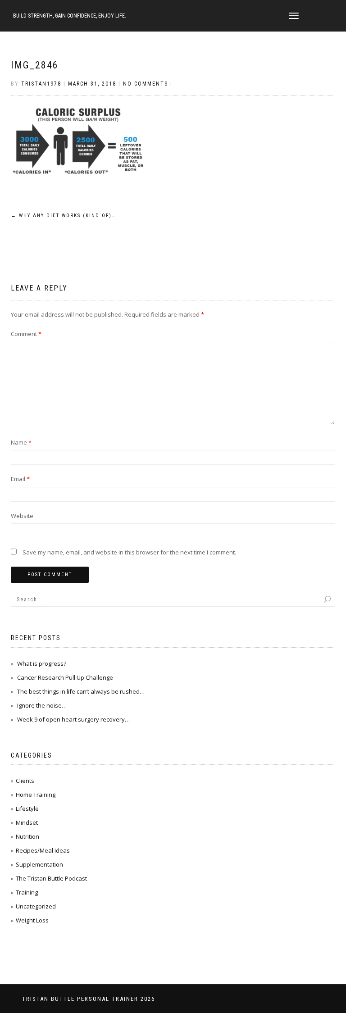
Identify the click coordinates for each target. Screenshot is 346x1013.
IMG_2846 (35, 65)
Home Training (35, 794)
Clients (25, 781)
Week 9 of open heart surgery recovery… (73, 719)
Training (27, 892)
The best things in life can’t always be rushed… (81, 691)
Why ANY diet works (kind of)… (63, 215)
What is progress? (41, 663)
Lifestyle (27, 808)
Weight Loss (32, 920)
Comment (26, 334)
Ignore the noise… (42, 705)
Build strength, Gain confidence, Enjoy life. (69, 16)
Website (22, 516)
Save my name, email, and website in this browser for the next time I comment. (129, 552)
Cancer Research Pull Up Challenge (65, 677)
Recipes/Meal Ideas (43, 850)
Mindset (27, 822)
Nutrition (27, 836)
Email (20, 479)
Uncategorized (36, 906)
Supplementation (39, 864)
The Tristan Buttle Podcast (51, 878)
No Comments (145, 84)
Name (21, 442)
